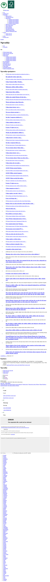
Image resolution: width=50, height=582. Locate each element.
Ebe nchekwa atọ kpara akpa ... (14, 213)
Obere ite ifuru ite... (11, 208)
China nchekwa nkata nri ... (13, 122)
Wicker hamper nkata (10, 30)
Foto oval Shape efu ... (12, 198)
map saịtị (2, 383)
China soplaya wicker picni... (13, 239)
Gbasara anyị (6, 13)
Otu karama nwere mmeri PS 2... (14, 229)
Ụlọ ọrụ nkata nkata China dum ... (15, 147)
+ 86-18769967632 (7, 410)
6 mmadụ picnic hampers (13, 23)
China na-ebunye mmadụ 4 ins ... (15, 244)
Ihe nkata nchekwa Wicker (13, 385)
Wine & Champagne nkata (11, 31)
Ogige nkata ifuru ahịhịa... (13, 92)
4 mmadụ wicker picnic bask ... (14, 249)
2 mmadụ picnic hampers (13, 19)
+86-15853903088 (7, 407)
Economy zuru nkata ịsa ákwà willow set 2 (17, 273)
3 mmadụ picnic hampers (13, 20)
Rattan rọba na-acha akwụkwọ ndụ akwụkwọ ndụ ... (20, 203)
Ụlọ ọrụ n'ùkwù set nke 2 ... (13, 112)
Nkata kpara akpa (4, 384)
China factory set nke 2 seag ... (14, 137)
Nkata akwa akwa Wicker (33, 384)
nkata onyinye (9, 16)
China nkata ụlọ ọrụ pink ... (13, 163)
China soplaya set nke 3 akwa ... (14, 193)
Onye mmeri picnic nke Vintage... (15, 224)
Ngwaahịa (5, 14)
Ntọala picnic (25, 384)
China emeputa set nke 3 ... (13, 188)
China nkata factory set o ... (13, 107)
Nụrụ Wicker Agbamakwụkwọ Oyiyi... (16, 218)
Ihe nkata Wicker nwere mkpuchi (15, 384)
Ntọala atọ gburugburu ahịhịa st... (15, 132)
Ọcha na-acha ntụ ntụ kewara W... (15, 234)
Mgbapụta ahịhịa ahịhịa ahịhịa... (15, 87)
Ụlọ (4, 12)
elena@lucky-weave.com (24, 365)
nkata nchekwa (9, 26)
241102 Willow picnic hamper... (14, 173)
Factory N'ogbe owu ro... (12, 127)
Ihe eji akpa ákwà (9, 25)
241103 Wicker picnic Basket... (14, 168)
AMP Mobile (7, 383)
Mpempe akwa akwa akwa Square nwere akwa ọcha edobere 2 (22, 254)
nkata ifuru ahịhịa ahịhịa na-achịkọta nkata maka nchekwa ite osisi (24, 330)
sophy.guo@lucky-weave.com (13, 365)
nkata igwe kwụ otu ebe (11, 24)
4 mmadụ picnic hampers (13, 21)
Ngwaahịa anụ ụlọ (9, 17)
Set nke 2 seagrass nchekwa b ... (14, 117)
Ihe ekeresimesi (9, 27)
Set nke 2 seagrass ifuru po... (13, 142)
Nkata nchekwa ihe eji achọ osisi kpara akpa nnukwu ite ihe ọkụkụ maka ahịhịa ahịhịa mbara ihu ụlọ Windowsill (25, 346)
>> (6, 355)
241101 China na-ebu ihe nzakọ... (15, 178)
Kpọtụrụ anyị (6, 37)
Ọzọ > (5, 355)
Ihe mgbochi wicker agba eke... (14, 76)
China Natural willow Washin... (14, 81)
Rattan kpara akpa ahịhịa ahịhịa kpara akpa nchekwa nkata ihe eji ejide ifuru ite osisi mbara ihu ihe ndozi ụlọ (25, 308)
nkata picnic (8, 18)
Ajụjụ (4, 36)
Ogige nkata (5, 66)
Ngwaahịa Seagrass (10, 29)
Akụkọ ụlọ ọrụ (9, 33)
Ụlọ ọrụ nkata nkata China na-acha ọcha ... (17, 158)
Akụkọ (4, 32)
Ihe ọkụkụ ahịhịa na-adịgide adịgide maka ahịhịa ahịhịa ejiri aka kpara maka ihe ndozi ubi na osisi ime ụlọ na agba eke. (25, 316)
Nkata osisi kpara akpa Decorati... (15, 102)
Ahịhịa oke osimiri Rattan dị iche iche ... (16, 97)
